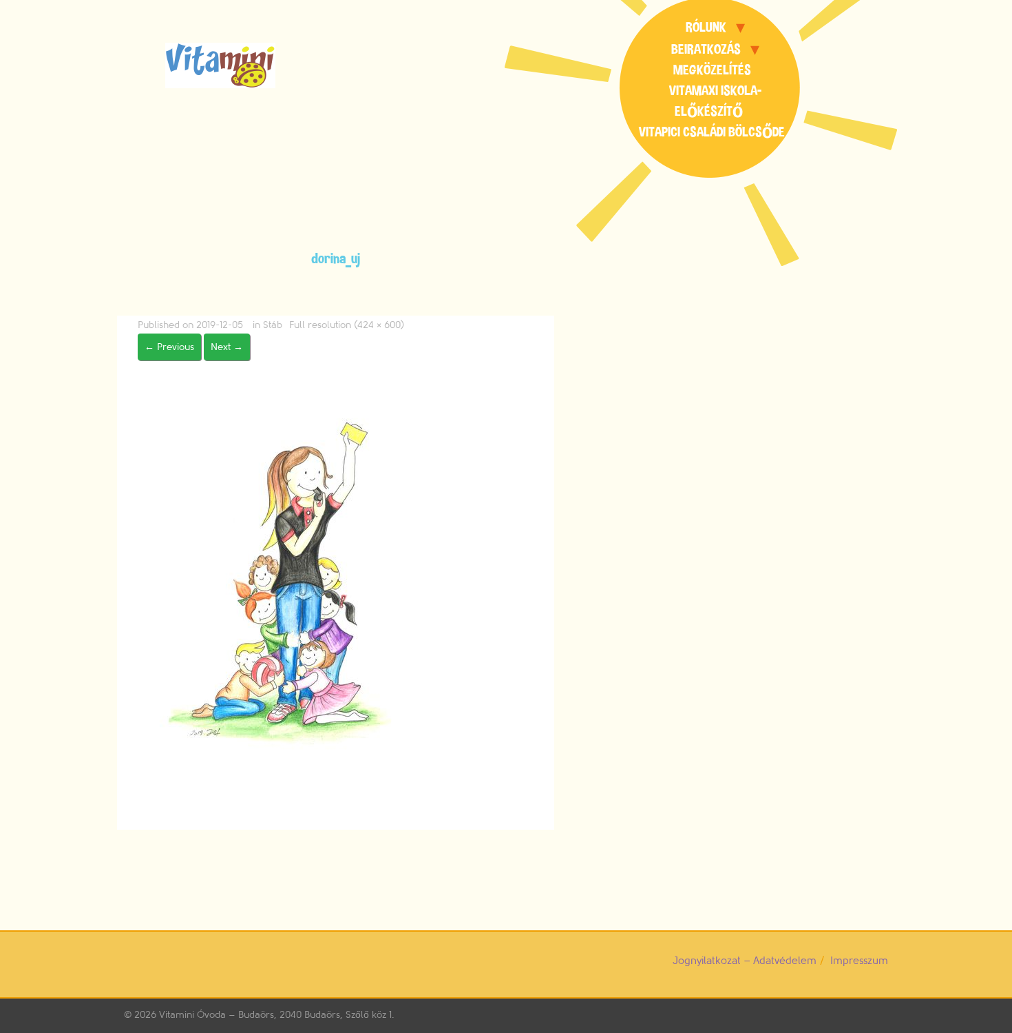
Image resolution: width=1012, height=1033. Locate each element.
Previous (169, 347)
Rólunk (706, 27)
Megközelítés (712, 70)
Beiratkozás (706, 49)
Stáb (272, 325)
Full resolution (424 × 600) (346, 325)
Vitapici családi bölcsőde (712, 132)
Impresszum (859, 961)
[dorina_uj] (284, 580)
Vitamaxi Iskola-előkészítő (715, 101)
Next (227, 347)
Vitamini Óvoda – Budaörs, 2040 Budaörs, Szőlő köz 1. (276, 1015)
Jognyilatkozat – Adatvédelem (744, 961)
